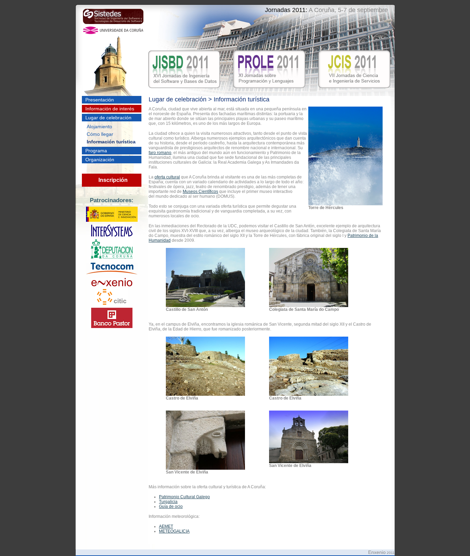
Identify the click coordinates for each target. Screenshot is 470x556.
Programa (96, 150)
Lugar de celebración (108, 117)
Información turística (111, 141)
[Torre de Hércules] (345, 203)
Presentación (99, 99)
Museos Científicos (200, 191)
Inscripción (113, 180)
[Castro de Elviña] (205, 394)
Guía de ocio (171, 506)
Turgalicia (168, 501)
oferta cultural (167, 177)
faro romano (160, 152)
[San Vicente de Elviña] (205, 468)
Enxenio (377, 552)
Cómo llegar (100, 134)
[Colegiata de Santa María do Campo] (308, 305)
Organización (99, 159)
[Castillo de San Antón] (205, 305)
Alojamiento (99, 126)
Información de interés (109, 108)
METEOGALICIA (174, 531)
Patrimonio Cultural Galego (184, 496)
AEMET (166, 526)
